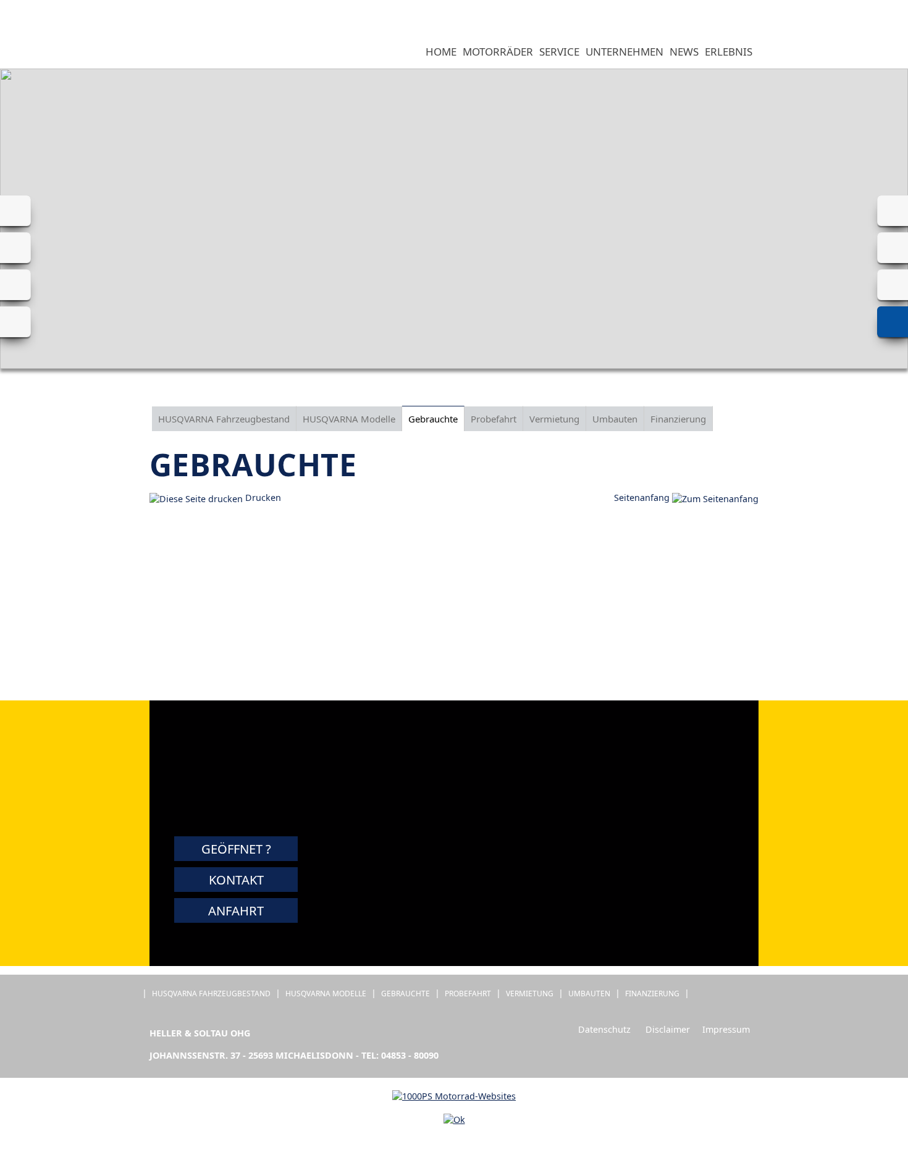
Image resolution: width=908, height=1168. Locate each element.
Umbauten (614, 419)
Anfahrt (236, 910)
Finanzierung (678, 419)
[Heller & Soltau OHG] (145, 52)
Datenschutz (604, 1029)
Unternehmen (624, 51)
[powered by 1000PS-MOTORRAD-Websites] (454, 1096)
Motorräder (498, 51)
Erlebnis (728, 51)
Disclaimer (667, 1029)
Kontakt (236, 879)
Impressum (726, 1029)
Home (441, 51)
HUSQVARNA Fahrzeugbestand (224, 419)
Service (559, 51)
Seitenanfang (643, 497)
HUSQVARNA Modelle (349, 419)
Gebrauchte (433, 419)
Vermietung (554, 419)
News (684, 51)
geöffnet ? (236, 848)
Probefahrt (493, 419)
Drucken (262, 497)
